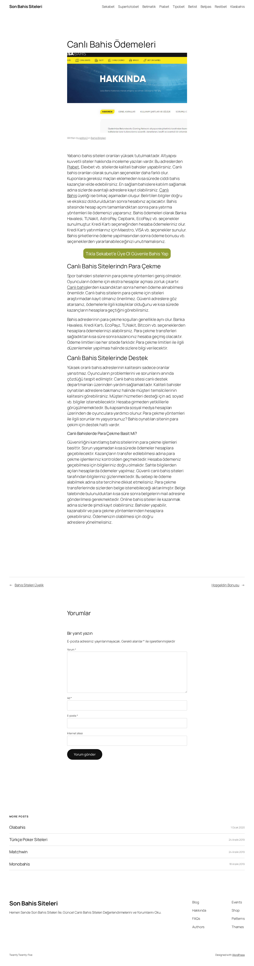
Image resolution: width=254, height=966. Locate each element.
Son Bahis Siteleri (25, 6)
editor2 (83, 138)
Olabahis (17, 827)
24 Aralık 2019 (237, 839)
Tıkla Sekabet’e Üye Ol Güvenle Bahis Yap (127, 254)
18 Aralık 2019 (237, 864)
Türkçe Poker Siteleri (28, 839)
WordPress (238, 955)
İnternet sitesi (75, 733)
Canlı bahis (77, 287)
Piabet (73, 167)
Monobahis (19, 864)
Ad (69, 698)
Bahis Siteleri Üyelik (29, 585)
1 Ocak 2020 (238, 827)
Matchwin (18, 852)
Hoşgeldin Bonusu (225, 585)
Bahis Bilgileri (98, 138)
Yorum (71, 649)
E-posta (72, 715)
